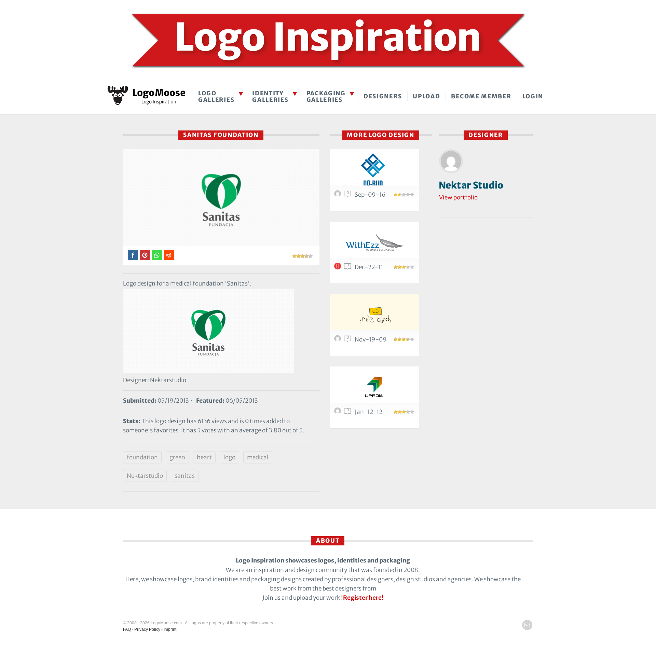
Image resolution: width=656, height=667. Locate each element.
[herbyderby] (338, 267)
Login (533, 96)
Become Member (481, 96)
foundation (142, 457)
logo (229, 457)
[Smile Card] (374, 316)
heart (204, 457)
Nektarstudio (145, 476)
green (177, 457)
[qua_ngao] (338, 412)
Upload (426, 96)
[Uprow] (374, 388)
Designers (383, 96)
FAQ (127, 629)
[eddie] (338, 195)
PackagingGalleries (326, 96)
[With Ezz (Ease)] (374, 244)
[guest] (338, 340)
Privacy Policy (147, 629)
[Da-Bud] (374, 171)
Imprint (170, 629)
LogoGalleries (216, 96)
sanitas (185, 476)
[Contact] (527, 625)
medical (258, 457)
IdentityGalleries (270, 96)
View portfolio (458, 197)
